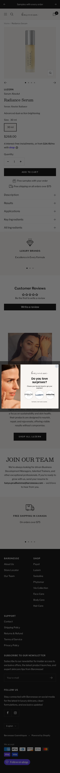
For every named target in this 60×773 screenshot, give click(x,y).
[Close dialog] (56, 366)
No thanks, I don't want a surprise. (40, 401)
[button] (28, 395)
